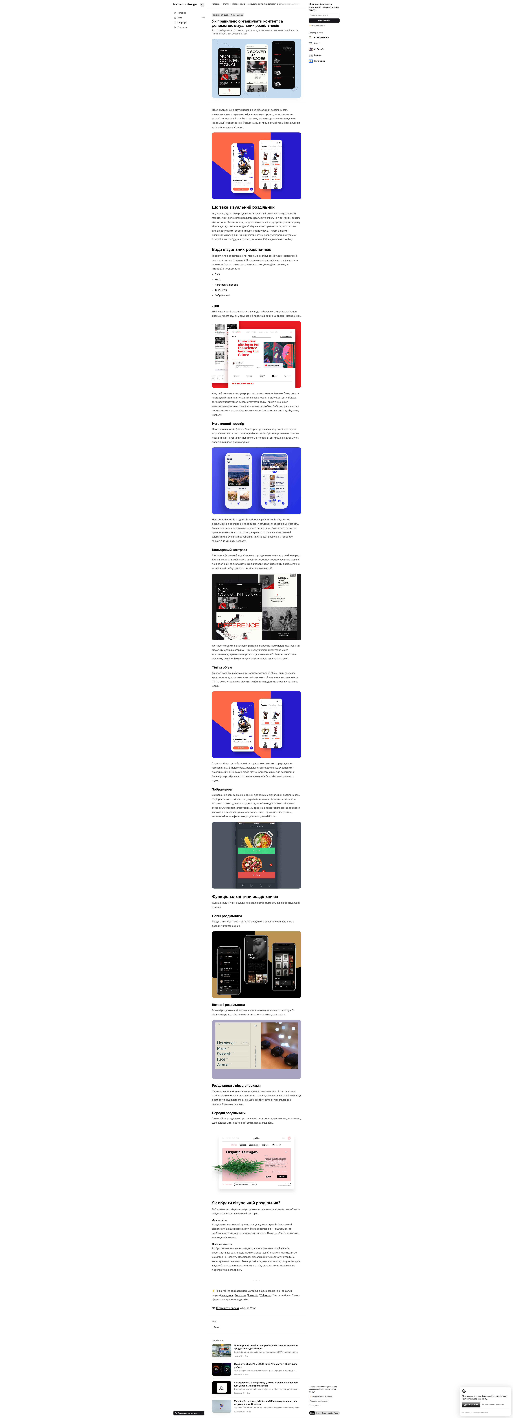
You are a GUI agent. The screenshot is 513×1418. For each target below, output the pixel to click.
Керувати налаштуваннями (493, 1404)
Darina (240, 15)
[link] (185, 4)
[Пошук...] (202, 5)
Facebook (240, 1295)
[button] (188, 1413)
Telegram (265, 1295)
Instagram (227, 1295)
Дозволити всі (471, 1404)
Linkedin (253, 1295)
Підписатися (324, 20)
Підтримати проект (227, 1308)
